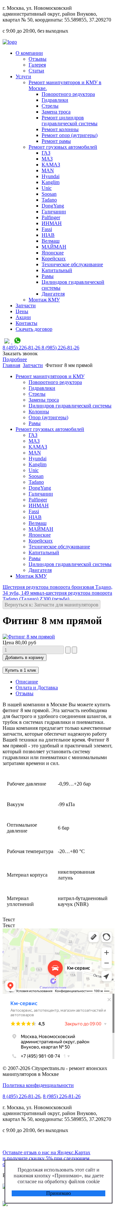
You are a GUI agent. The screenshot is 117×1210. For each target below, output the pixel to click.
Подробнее (15, 359)
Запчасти (26, 305)
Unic (47, 188)
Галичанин (54, 211)
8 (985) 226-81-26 (62, 1096)
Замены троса (44, 400)
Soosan (49, 194)
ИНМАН (52, 223)
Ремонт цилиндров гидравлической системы (70, 120)
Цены (22, 311)
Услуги (23, 76)
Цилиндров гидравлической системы (70, 405)
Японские (53, 252)
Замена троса (56, 112)
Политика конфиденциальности (38, 1085)
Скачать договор (34, 329)
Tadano (49, 200)
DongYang (53, 205)
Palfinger (51, 217)
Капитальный (57, 270)
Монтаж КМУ (44, 299)
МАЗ (47, 158)
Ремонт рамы (56, 141)
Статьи (36, 70)
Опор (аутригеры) (48, 417)
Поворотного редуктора (68, 94)
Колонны (39, 411)
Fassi (47, 229)
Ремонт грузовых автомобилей (63, 147)
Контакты (26, 323)
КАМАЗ (51, 164)
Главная (11, 365)
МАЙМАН (54, 247)
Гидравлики (55, 100)
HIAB (48, 235)
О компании (29, 53)
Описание (27, 681)
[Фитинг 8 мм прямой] (29, 636)
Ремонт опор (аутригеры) (70, 135)
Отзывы (37, 59)
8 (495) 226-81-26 (21, 1096)
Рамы (48, 276)
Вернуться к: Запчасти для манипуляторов (51, 604)
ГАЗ (46, 153)
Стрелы (50, 106)
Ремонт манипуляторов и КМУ (50, 376)
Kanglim (50, 182)
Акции (23, 317)
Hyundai (50, 176)
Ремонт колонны (60, 129)
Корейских (54, 258)
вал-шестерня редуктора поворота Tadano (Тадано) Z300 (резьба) (57, 596)
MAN (48, 170)
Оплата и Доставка (37, 687)
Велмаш (50, 241)
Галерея (37, 65)
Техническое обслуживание (72, 264)
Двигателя (53, 294)
